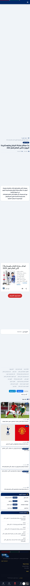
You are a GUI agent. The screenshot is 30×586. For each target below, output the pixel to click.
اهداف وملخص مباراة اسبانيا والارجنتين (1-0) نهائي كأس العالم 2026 (14, 518)
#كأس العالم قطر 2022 (18, 379)
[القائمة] (27, 2)
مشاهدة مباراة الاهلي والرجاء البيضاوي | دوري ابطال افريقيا (15, 421)
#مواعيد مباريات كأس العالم (23, 386)
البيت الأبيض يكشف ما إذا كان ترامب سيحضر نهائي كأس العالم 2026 (14, 540)
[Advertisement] (15, 71)
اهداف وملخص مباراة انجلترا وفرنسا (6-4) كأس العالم (15, 529)
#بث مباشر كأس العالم (6, 371)
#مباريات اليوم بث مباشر (24, 384)
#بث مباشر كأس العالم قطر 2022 (22, 374)
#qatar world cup (19, 369)
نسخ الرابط (23, 394)
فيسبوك (19, 391)
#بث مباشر (14, 371)
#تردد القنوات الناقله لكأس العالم (10, 376)
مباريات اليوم (24, 138)
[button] (25, 583)
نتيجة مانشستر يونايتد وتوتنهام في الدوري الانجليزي (17, 444)
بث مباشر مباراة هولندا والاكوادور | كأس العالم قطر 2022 (16, 489)
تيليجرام (12, 391)
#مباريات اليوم (12, 381)
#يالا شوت (14, 386)
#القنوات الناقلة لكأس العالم (23, 371)
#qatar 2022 (26, 369)
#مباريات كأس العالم (14, 384)
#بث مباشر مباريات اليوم (10, 374)
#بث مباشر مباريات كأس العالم (23, 376)
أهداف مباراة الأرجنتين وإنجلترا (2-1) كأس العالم (16, 524)
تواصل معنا (26, 568)
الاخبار (24, 532)
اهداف (24, 516)
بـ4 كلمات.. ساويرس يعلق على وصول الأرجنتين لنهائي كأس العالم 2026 (13, 534)
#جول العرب (26, 379)
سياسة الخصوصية (25, 566)
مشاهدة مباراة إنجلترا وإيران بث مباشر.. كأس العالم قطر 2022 (15, 466)
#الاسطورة (11, 369)
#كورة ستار (10, 379)
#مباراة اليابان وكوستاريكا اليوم (22, 381)
